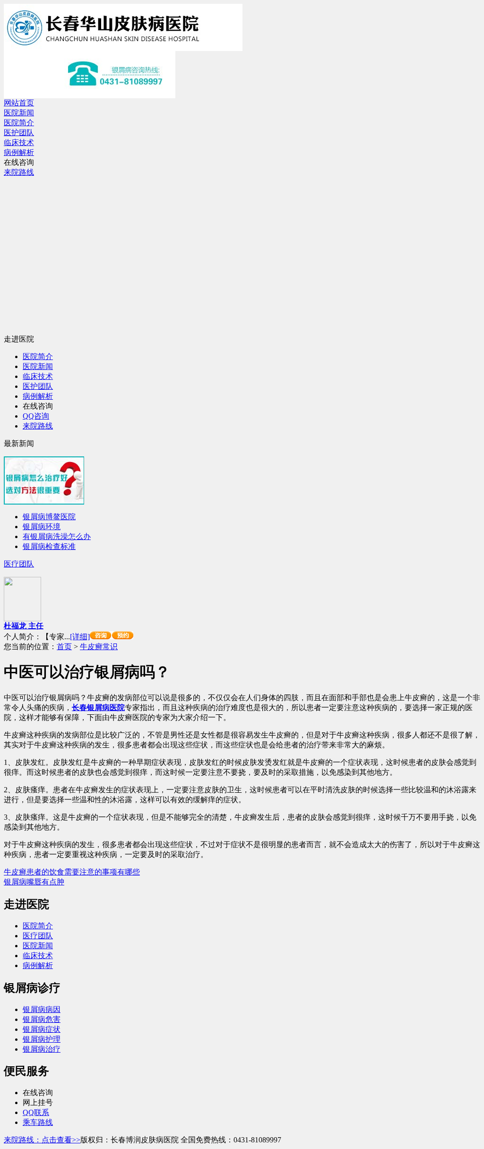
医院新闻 (19, 113)
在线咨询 (19, 162)
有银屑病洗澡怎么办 (57, 536)
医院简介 (19, 123)
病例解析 (19, 152)
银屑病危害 (41, 1019)
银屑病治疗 (41, 1049)
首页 (64, 647)
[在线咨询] (111, 637)
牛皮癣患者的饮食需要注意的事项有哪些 (72, 872)
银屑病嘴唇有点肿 (34, 882)
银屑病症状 (41, 1029)
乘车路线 (38, 1122)
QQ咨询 (36, 416)
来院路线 (19, 172)
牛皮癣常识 (99, 647)
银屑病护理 (41, 1039)
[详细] (80, 637)
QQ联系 (36, 1112)
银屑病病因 (41, 1009)
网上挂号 (38, 1102)
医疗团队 (19, 564)
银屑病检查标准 (49, 546)
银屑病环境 (41, 527)
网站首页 (19, 103)
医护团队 (19, 133)
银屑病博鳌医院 (49, 517)
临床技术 (19, 142)
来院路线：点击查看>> (42, 1140)
